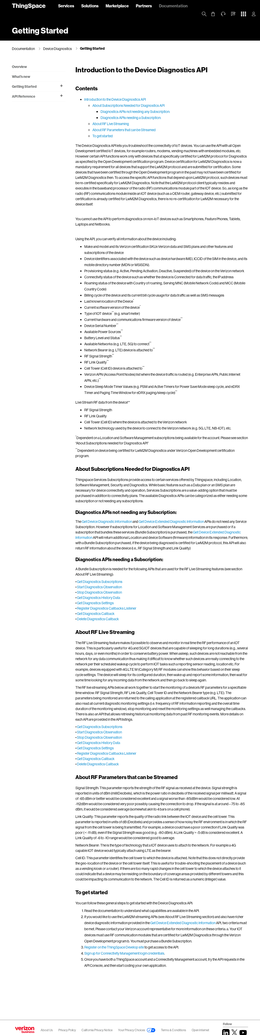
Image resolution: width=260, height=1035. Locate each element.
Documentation (173, 5)
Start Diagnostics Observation (99, 587)
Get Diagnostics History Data (98, 597)
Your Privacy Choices (131, 1030)
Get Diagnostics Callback (96, 613)
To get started (102, 136)
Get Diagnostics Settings (95, 603)
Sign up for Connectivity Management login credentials (124, 953)
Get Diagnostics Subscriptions (99, 581)
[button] (233, 13)
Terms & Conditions (174, 1030)
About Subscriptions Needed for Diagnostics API (128, 105)
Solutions (90, 5)
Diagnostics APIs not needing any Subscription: (135, 111)
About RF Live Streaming (110, 124)
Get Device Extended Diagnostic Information (171, 521)
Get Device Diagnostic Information (107, 521)
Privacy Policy (67, 1030)
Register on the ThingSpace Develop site (114, 947)
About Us (47, 1030)
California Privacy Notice (97, 1030)
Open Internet (200, 1030)
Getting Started (92, 48)
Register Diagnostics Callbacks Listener (106, 608)
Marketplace (117, 5)
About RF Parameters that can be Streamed (124, 130)
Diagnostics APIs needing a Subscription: (131, 117)
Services (66, 5)
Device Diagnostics (57, 48)
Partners (144, 5)
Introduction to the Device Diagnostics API (115, 99)
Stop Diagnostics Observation (99, 592)
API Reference (23, 96)
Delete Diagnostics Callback (98, 619)
